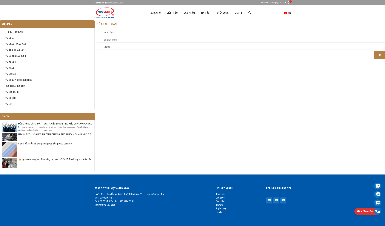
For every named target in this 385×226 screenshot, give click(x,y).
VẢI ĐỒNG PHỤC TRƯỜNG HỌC (18, 80)
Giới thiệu (172, 12)
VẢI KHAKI (9, 68)
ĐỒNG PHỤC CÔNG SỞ (15, 86)
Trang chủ (154, 12)
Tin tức (205, 12)
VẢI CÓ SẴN (10, 98)
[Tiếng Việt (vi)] (285, 12)
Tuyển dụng (222, 12)
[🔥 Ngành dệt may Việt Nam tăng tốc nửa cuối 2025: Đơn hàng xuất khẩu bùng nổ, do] (269, 200)
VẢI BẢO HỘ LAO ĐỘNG (15, 56)
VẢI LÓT (8, 104)
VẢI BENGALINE (12, 92)
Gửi (379, 55)
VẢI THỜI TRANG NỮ (14, 50)
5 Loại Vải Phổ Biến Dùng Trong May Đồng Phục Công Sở (45, 143)
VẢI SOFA (9, 38)
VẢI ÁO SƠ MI (11, 62)
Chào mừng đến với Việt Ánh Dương (109, 3)
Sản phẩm (189, 12)
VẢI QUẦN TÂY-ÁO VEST (15, 44)
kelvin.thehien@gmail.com (274, 2)
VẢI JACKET (10, 74)
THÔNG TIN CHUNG (14, 32)
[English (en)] (289, 12)
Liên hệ (238, 12)
